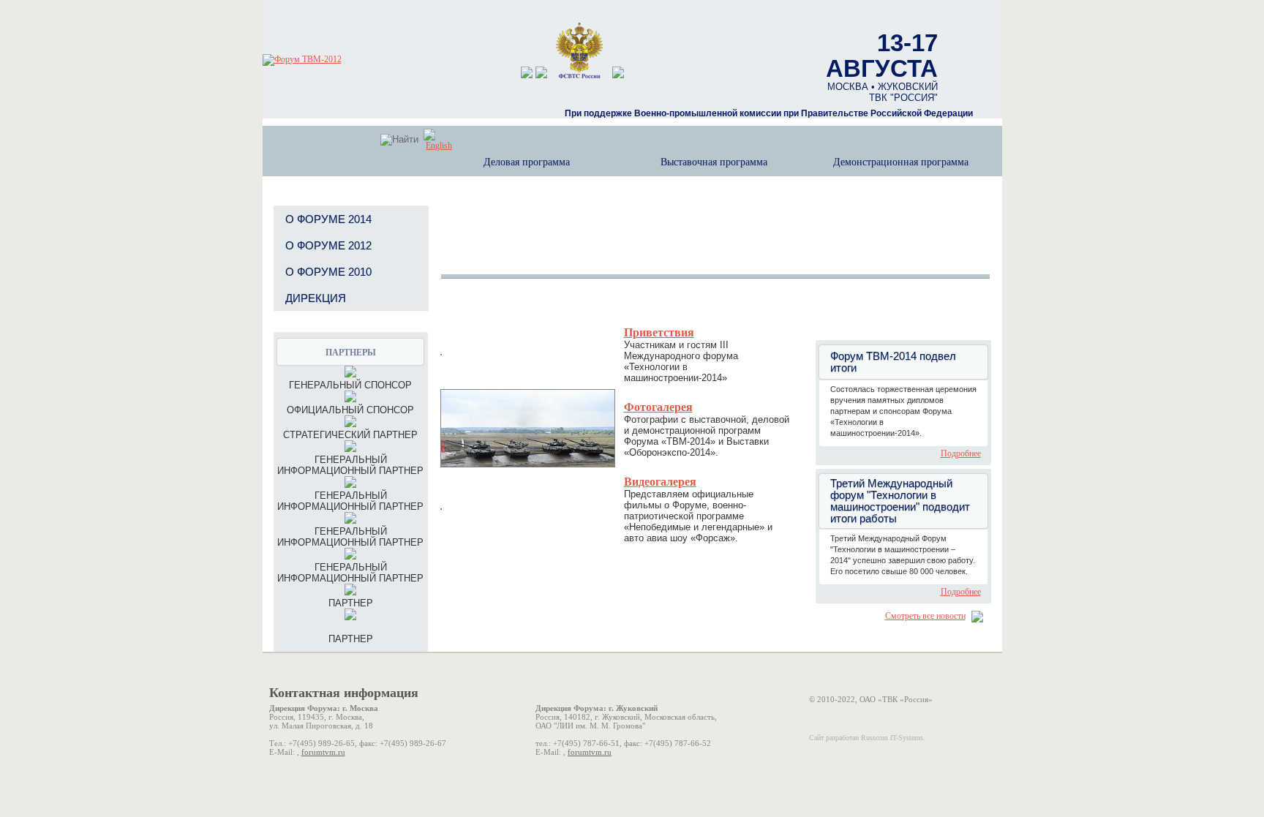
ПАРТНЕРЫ (351, 352)
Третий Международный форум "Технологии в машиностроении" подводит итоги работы (900, 501)
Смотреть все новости (925, 616)
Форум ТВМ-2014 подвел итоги (893, 362)
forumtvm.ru (323, 752)
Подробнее (961, 453)
